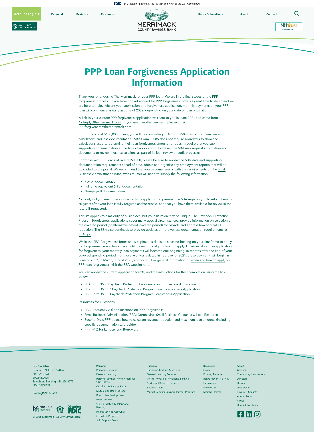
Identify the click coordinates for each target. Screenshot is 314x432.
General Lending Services (161, 374)
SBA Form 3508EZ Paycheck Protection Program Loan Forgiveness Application (142, 289)
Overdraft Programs (107, 416)
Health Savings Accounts (110, 411)
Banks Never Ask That (216, 378)
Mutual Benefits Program (110, 390)
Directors (242, 378)
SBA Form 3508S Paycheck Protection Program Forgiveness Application (137, 294)
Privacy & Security (247, 392)
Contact (271, 14)
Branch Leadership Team (110, 395)
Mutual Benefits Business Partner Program (171, 392)
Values (240, 400)
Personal (57, 14)
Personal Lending (106, 374)
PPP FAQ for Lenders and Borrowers (111, 329)
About (244, 14)
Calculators (209, 383)
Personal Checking (107, 370)
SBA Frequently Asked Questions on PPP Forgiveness (123, 310)
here (146, 265)
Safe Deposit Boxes (107, 420)
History (241, 383)
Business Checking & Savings (163, 370)
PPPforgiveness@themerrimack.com (105, 127)
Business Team (155, 387)
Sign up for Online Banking (27, 26)
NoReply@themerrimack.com (100, 122)
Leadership (243, 387)
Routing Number (213, 374)
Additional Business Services (163, 383)
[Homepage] (157, 20)
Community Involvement (251, 374)
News (206, 370)
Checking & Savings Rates (111, 386)
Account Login (25, 14)
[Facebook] (240, 413)
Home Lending (104, 399)
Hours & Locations (210, 14)
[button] (296, 14)
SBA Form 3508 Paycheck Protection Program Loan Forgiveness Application (140, 284)
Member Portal (212, 392)
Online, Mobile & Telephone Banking (168, 378)
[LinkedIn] (249, 413)
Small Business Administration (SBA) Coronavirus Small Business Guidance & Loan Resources (151, 315)
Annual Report (245, 396)
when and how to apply (208, 260)
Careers (241, 370)
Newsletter (209, 387)
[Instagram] (257, 413)
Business (82, 14)
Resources (108, 14)
